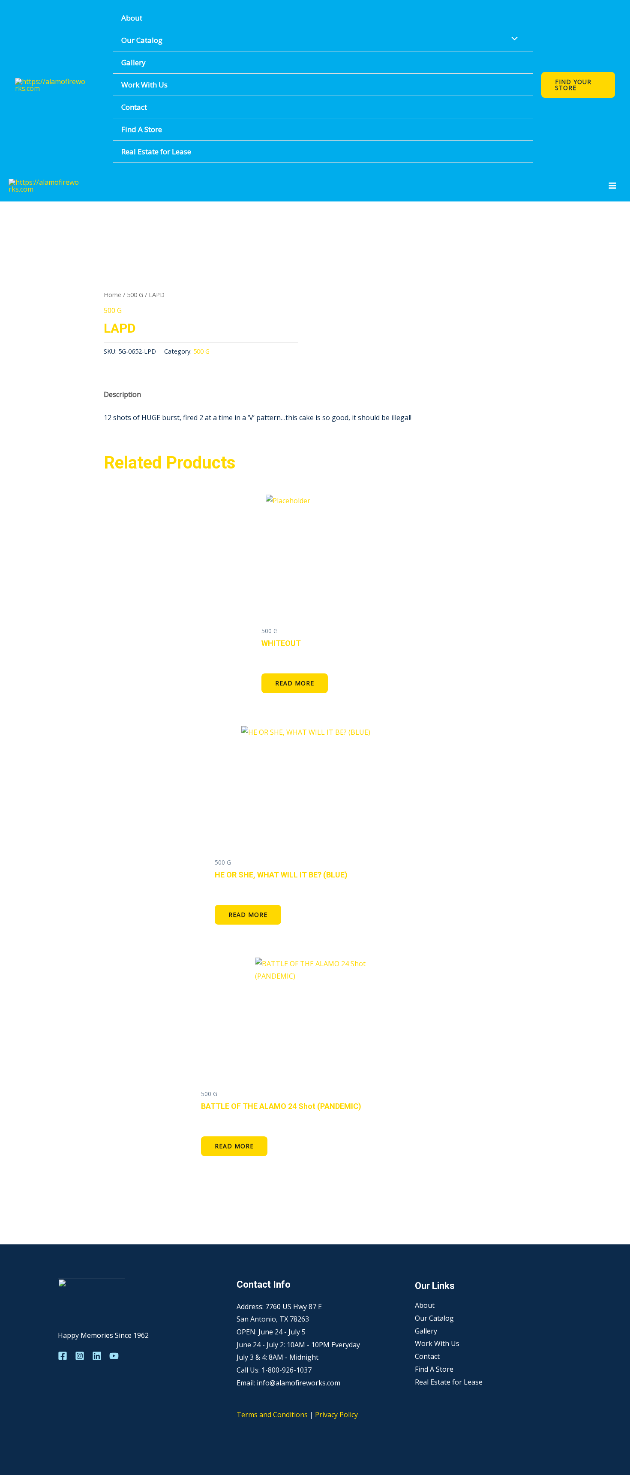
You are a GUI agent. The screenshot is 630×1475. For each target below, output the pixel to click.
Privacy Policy (336, 1414)
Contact (134, 107)
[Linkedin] (97, 1356)
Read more (294, 683)
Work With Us (144, 85)
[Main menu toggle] (612, 186)
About (131, 18)
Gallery (133, 62)
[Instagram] (79, 1356)
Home (112, 294)
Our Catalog (141, 40)
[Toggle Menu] (512, 39)
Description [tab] (122, 394)
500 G (135, 294)
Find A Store (141, 129)
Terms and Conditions (272, 1414)
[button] (578, 85)
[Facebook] (62, 1356)
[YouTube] (114, 1356)
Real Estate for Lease (156, 151)
